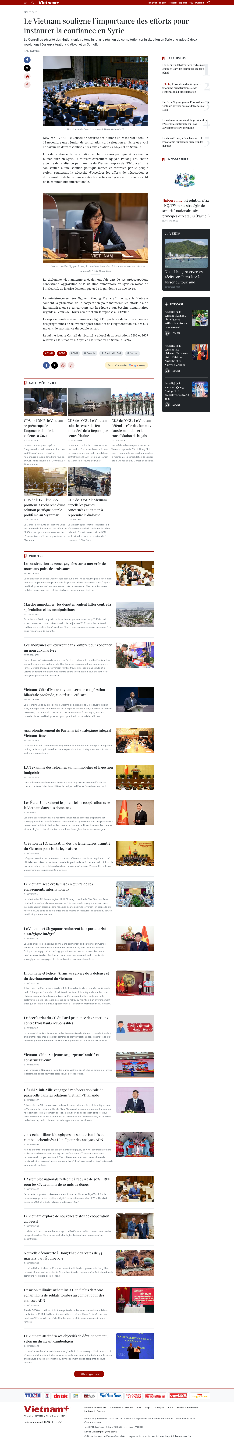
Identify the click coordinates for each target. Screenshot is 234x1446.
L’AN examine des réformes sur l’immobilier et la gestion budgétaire (68, 770)
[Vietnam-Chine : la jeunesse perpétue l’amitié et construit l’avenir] (135, 1065)
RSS (139, 1407)
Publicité (88, 1411)
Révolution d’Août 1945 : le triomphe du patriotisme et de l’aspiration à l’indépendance (182, 87)
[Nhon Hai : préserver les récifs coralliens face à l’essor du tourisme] (186, 253)
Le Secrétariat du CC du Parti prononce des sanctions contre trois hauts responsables (66, 1020)
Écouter (175, 333)
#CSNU (49, 353)
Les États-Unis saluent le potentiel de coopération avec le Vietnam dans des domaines (67, 805)
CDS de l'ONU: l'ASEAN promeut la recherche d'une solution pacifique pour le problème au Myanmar (45, 507)
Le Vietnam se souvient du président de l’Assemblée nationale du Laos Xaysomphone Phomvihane (184, 123)
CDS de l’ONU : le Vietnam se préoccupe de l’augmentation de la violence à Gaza (43, 428)
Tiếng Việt (152, 2)
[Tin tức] (61, 1395)
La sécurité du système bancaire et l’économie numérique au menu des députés (182, 141)
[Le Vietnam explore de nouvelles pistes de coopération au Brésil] (135, 1226)
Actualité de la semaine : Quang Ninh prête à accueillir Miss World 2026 (177, 391)
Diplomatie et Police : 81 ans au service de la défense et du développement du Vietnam (66, 976)
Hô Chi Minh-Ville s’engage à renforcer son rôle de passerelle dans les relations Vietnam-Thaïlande (63, 1092)
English (162, 2)
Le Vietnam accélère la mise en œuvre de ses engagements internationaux (58, 887)
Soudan (134, 353)
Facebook (27, 60)
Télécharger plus (89, 1374)
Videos (175, 233)
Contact (101, 1411)
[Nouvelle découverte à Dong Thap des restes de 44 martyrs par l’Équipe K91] (135, 1263)
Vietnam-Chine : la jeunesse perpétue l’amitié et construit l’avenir (61, 1057)
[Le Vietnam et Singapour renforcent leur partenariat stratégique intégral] (135, 938)
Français (172, 2)
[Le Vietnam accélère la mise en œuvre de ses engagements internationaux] (135, 894)
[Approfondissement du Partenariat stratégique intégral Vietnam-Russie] (135, 740)
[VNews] (47, 1395)
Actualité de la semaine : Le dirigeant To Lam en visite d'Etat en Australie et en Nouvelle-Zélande (176, 355)
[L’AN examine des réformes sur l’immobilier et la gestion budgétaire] (135, 777)
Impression (27, 76)
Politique (30, 12)
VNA (170, 1407)
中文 (191, 3)
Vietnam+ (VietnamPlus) (49, 2)
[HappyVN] (200, 1395)
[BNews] (76, 1395)
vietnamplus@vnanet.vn (104, 1431)
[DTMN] (155, 1395)
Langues (159, 1407)
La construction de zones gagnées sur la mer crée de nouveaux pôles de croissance (65, 566)
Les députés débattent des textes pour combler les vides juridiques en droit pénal (184, 68)
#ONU (74, 353)
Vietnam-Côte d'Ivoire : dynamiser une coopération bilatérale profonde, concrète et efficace (64, 692)
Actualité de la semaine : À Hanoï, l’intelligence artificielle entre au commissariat (176, 319)
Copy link (27, 84)
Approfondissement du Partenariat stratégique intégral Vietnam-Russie (67, 733)
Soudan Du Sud (113, 353)
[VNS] (111, 1395)
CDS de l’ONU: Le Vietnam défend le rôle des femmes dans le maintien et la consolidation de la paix (131, 428)
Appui (148, 1407)
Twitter (27, 68)
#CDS (62, 353)
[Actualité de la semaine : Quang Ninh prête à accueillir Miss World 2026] (200, 389)
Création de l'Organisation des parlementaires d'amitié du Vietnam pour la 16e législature (67, 846)
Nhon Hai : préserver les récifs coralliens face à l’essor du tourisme (184, 276)
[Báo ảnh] (178, 1395)
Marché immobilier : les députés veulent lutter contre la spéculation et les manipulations (67, 607)
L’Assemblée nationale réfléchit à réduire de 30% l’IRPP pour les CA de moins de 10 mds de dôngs (67, 1182)
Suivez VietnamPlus (118, 365)
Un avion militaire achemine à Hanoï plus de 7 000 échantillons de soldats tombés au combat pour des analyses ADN (64, 1295)
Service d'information (187, 1407)
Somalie (91, 353)
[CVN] (133, 1395)
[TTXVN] (32, 1395)
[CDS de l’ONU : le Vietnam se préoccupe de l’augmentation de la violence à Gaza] (45, 402)
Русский (199, 3)
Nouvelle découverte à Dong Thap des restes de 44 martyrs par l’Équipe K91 (63, 1255)
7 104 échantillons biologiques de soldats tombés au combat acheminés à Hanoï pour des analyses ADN (64, 1137)
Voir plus (36, 556)
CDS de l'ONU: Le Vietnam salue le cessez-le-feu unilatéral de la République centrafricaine (88, 428)
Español (183, 2)
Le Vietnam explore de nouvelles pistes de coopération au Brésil (66, 1219)
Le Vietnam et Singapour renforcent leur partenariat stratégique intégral (65, 931)
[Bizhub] (89, 1395)
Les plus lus (176, 58)
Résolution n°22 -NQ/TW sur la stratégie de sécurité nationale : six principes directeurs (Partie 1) (186, 208)
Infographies (177, 159)
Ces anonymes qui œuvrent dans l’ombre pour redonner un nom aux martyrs (68, 648)
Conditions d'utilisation (121, 1407)
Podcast (176, 304)
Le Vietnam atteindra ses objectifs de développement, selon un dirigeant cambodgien (66, 1338)
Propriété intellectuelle (95, 1407)
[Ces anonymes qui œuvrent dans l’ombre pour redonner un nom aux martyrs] (135, 655)
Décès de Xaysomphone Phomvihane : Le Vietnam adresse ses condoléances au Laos (185, 105)
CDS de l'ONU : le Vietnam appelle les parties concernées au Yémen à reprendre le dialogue (87, 507)
